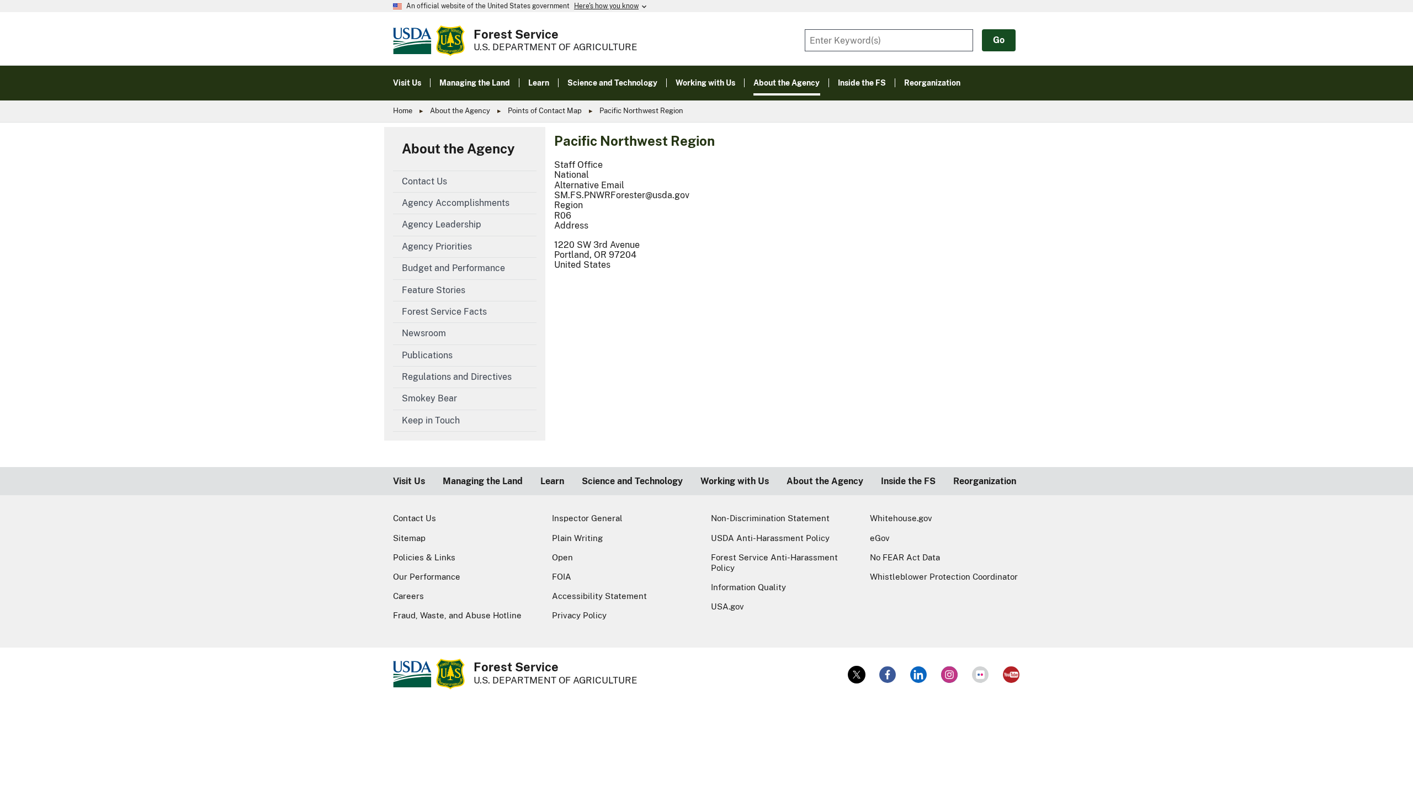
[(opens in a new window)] (856, 674)
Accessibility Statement (599, 596)
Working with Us (734, 481)
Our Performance (426, 576)
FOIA (561, 576)
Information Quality (748, 587)
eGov (880, 538)
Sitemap (409, 538)
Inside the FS (908, 481)
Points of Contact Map (545, 111)
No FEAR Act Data (905, 557)
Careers (408, 596)
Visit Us (409, 481)
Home (402, 111)
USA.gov (727, 606)
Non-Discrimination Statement (770, 518)
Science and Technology (632, 481)
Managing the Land (483, 481)
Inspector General (587, 518)
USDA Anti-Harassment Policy (770, 538)
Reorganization (984, 481)
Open (562, 557)
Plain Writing (577, 538)
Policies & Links (424, 557)
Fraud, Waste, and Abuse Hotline (457, 615)
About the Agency (460, 111)
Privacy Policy (579, 615)
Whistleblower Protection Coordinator (944, 576)
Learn (552, 481)
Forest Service (516, 34)
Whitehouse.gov (901, 518)
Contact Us (414, 518)
